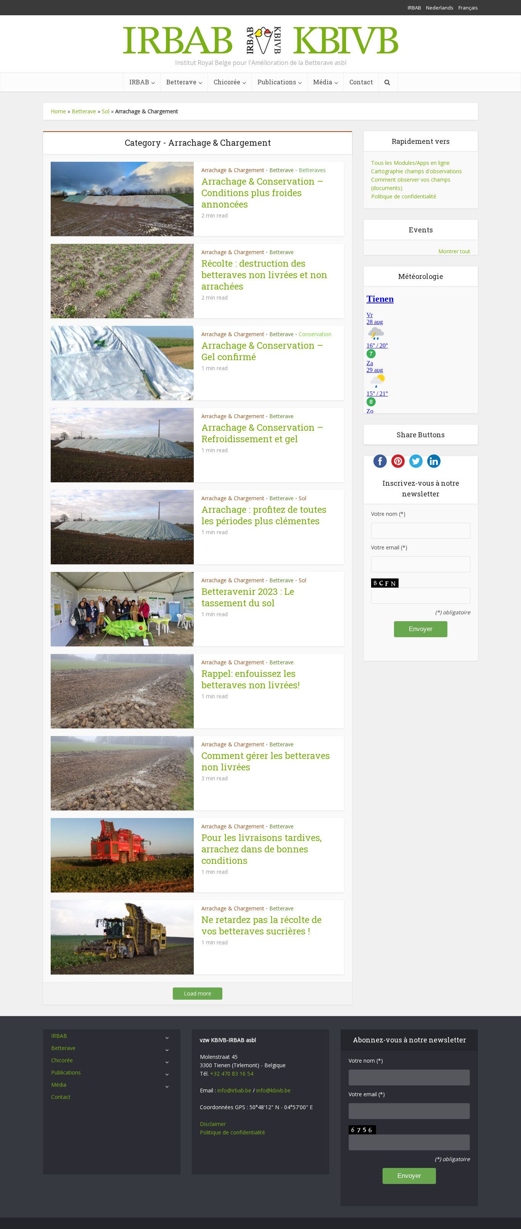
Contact (361, 82)
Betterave (181, 82)
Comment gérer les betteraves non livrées (265, 761)
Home (58, 111)
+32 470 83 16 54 (231, 1073)
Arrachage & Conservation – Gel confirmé (262, 351)
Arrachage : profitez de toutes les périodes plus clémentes (263, 515)
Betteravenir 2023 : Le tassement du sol (247, 597)
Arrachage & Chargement (232, 170)
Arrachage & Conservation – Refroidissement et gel (262, 433)
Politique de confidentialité (403, 196)
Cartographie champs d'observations (416, 171)
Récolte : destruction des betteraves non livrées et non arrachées (264, 274)
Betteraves (312, 170)
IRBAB (414, 7)
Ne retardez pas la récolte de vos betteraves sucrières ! (261, 925)
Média (322, 82)
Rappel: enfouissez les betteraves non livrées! (250, 679)
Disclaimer (213, 1124)
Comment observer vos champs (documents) (410, 184)
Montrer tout (454, 251)
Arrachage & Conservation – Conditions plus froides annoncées (262, 192)
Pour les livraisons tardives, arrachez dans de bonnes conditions (261, 849)
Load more (197, 993)
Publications (276, 82)
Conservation (315, 334)
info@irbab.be (234, 1090)
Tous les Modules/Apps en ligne (410, 162)
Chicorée (227, 82)
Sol (105, 111)
